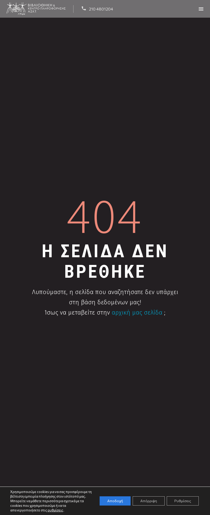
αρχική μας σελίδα (137, 312)
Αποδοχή (115, 501)
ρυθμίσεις (55, 510)
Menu (201, 9)
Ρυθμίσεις (182, 501)
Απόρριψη (148, 501)
